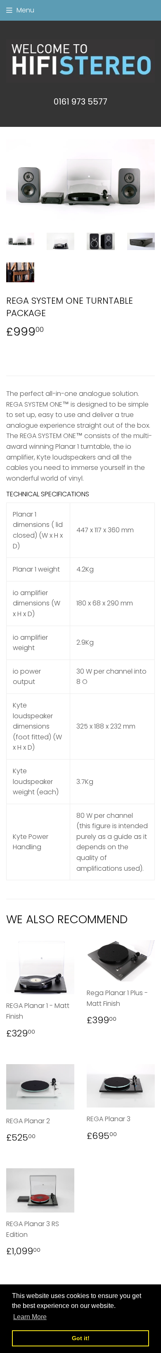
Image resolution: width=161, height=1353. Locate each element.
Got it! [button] (81, 1338)
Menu (25, 10)
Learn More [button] (30, 1316)
